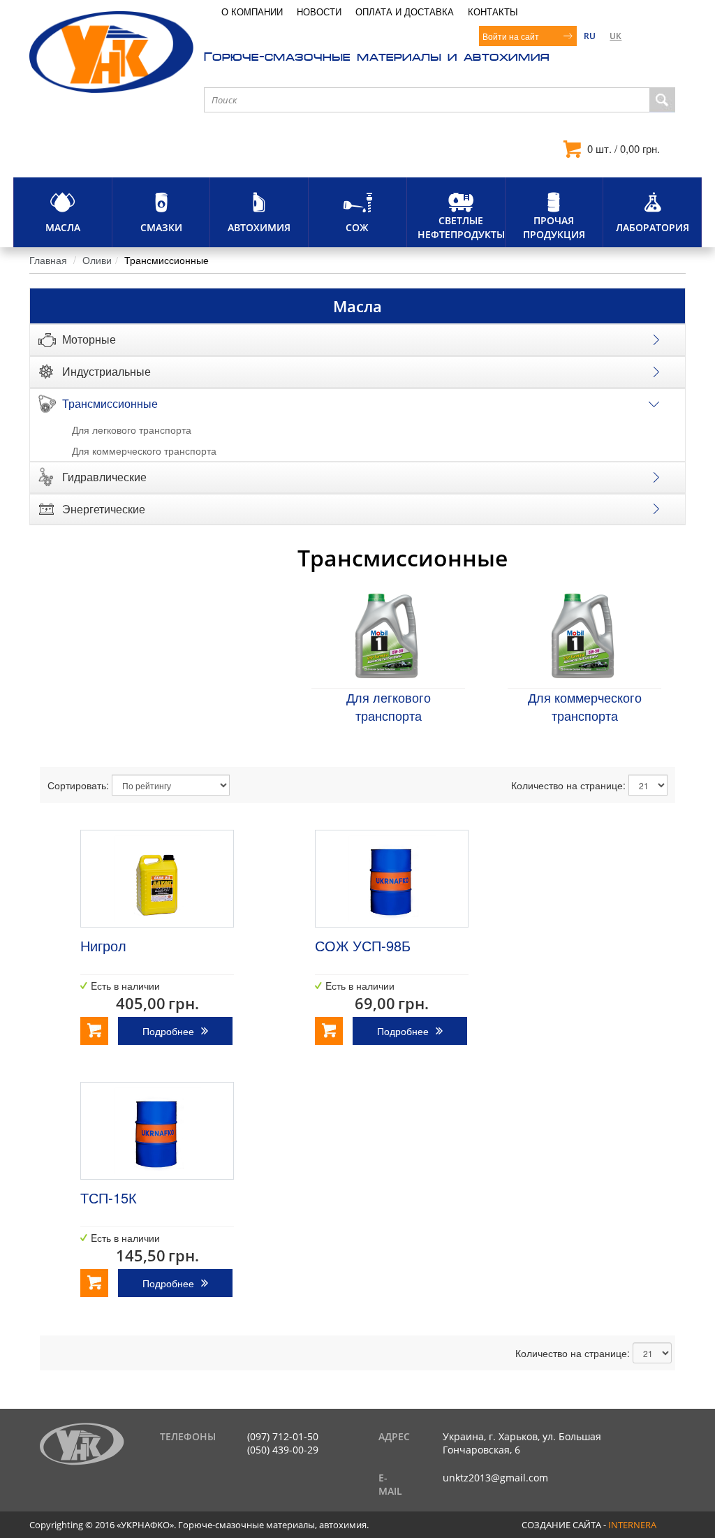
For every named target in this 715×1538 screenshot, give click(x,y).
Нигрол (103, 945)
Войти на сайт (510, 36)
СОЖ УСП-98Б (363, 945)
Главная (48, 260)
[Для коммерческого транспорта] (583, 635)
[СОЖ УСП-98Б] (392, 878)
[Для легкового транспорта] (386, 635)
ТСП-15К (108, 1197)
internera (632, 1524)
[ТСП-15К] (157, 1131)
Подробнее (168, 1031)
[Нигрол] (157, 878)
